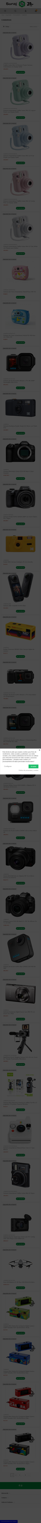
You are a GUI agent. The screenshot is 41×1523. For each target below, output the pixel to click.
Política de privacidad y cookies (28, 770)
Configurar (8, 766)
